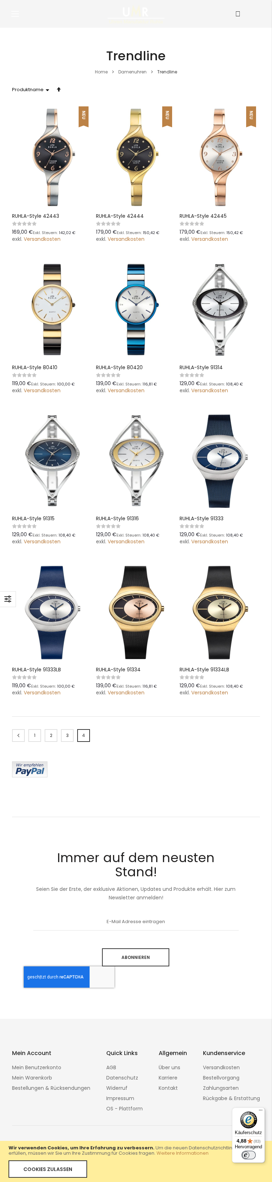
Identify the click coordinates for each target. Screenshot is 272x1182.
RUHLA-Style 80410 (34, 367)
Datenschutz (122, 1077)
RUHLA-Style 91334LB (204, 669)
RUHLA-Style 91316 (117, 518)
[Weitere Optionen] (29, 775)
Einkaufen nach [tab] (8, 599)
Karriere (168, 1077)
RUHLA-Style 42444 (120, 216)
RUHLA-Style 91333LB (36, 669)
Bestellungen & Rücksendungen (51, 1088)
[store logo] (136, 13)
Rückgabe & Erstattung (231, 1098)
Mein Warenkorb (32, 1077)
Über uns (169, 1067)
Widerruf (117, 1088)
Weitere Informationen (183, 1153)
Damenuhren (133, 72)
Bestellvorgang (221, 1077)
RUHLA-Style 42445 (203, 216)
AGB (111, 1067)
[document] (136, 1161)
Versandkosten (42, 239)
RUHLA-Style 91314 (201, 367)
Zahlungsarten (221, 1088)
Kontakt (168, 1088)
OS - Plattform (124, 1108)
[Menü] (260, 1112)
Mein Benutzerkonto (36, 1067)
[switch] (249, 1155)
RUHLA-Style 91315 (33, 518)
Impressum (120, 1098)
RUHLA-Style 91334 (118, 669)
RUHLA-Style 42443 (35, 216)
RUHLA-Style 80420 (119, 367)
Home (102, 72)
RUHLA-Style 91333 (201, 518)
